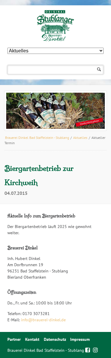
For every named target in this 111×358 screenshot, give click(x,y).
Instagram (95, 349)
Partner (14, 339)
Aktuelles (80, 137)
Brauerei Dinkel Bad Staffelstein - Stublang (37, 137)
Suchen (99, 69)
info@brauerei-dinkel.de (43, 319)
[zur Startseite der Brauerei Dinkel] (55, 26)
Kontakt (32, 339)
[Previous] (17, 110)
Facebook (87, 349)
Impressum (80, 339)
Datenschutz (55, 339)
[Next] (93, 110)
